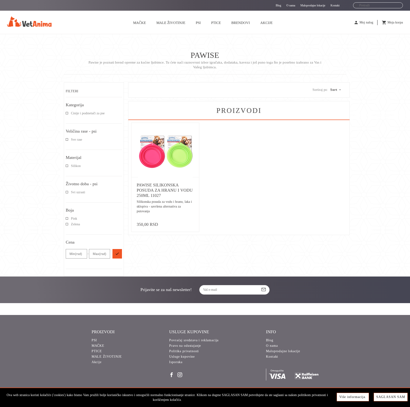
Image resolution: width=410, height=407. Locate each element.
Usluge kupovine (182, 356)
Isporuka (175, 362)
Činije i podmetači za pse (88, 113)
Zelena (75, 224)
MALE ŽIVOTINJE (170, 23)
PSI (198, 23)
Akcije (266, 23)
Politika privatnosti (184, 351)
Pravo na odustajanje (185, 345)
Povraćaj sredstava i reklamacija (194, 340)
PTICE (216, 23)
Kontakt (335, 5)
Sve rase (76, 139)
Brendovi (240, 23)
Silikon (76, 166)
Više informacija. (352, 397)
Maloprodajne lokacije (312, 5)
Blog (278, 5)
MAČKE (139, 23)
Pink (74, 218)
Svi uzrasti (78, 192)
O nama (290, 5)
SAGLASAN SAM (390, 397)
